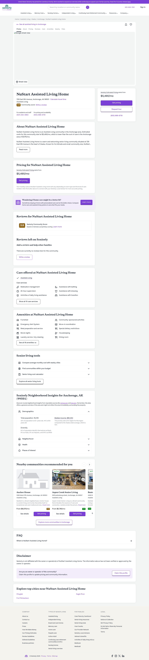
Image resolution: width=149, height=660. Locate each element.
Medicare (77, 643)
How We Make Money (29, 629)
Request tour (116, 109)
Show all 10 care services (28, 301)
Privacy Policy (105, 616)
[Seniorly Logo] (7, 7)
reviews (37, 29)
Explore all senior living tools (30, 381)
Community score (28, 105)
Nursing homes (53, 645)
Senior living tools (80, 623)
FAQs (63, 29)
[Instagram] (116, 656)
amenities (50, 29)
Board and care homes (55, 623)
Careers (24, 623)
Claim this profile (121, 573)
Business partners (28, 643)
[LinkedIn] (123, 656)
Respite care (52, 633)
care (43, 29)
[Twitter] (119, 656)
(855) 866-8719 (39, 115)
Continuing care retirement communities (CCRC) (57, 641)
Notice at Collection (107, 619)
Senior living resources (81, 619)
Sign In (142, 7)
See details (24, 514)
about (25, 29)
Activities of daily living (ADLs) (84, 640)
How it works (78, 626)
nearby (57, 29)
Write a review (24, 257)
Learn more (86, 202)
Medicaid (77, 646)
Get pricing (23, 180)
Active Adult (52, 636)
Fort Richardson (23, 598)
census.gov (64, 403)
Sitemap (55, 656)
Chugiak (20, 594)
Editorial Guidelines (28, 640)
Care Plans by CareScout (82, 616)
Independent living (54, 619)
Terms (103, 632)
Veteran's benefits (80, 636)
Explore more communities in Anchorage (54, 522)
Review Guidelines (28, 636)
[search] (88, 7)
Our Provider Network (81, 629)
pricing (30, 29)
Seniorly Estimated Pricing (25, 170)
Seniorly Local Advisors (82, 633)
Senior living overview (55, 648)
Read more (23, 149)
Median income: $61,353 (64, 418)
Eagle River (80, 594)
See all (32, 24)
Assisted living (53, 616)
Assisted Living (26, 278)
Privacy (43, 656)
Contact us (25, 619)
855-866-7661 (130, 7)
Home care (52, 629)
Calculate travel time (58, 99)
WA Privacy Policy (107, 623)
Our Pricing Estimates (29, 633)
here (129, 2)
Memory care (52, 626)
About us (25, 616)
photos (19, 29)
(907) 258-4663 (22, 115)
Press (24, 626)
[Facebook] (112, 656)
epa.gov (73, 403)
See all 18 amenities (26, 342)
